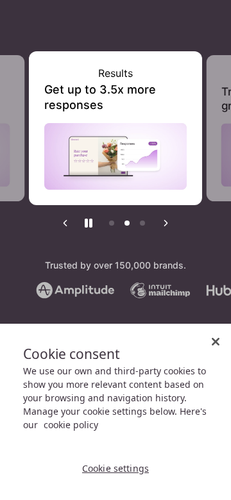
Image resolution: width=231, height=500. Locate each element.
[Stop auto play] (88, 223)
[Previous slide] (65, 223)
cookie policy (71, 425)
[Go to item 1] (111, 223)
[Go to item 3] (142, 223)
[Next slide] (165, 223)
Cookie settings (115, 468)
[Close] (215, 342)
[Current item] (127, 223)
